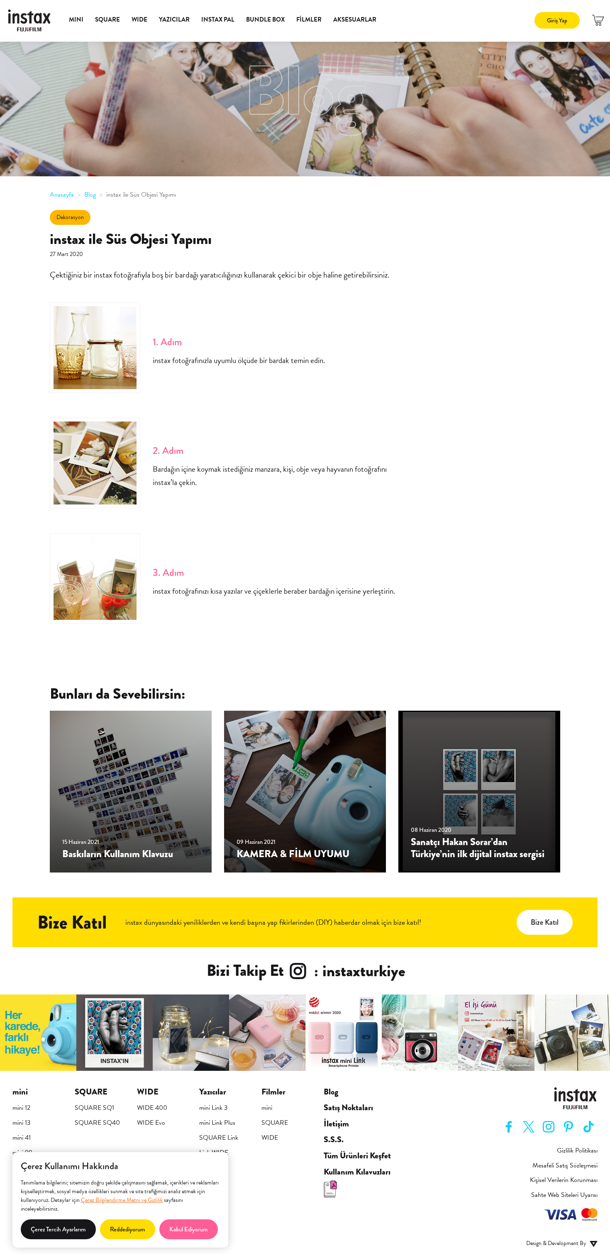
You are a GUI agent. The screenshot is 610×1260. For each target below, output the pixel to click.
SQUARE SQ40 (97, 1123)
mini (266, 1108)
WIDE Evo (151, 1123)
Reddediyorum (127, 1229)
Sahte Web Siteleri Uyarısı (564, 1195)
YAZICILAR (174, 19)
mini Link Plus (217, 1123)
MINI (76, 19)
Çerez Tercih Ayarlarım (58, 1229)
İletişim (336, 1124)
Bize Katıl (545, 922)
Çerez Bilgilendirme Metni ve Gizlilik (122, 1200)
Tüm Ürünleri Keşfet (357, 1156)
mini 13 (21, 1123)
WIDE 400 (152, 1108)
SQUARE (107, 19)
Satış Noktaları (348, 1108)
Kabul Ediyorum (188, 1229)
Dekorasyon (70, 217)
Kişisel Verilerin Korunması (564, 1180)
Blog (331, 1092)
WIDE (139, 19)
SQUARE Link (218, 1138)
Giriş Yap (557, 20)
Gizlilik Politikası (577, 1150)
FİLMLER (309, 19)
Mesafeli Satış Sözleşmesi (565, 1165)
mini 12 (21, 1108)
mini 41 (21, 1138)
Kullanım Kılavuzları (357, 1172)
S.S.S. (334, 1139)
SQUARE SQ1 (94, 1108)
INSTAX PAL (217, 19)
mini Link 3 (213, 1108)
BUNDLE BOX (265, 19)
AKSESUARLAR (354, 19)
